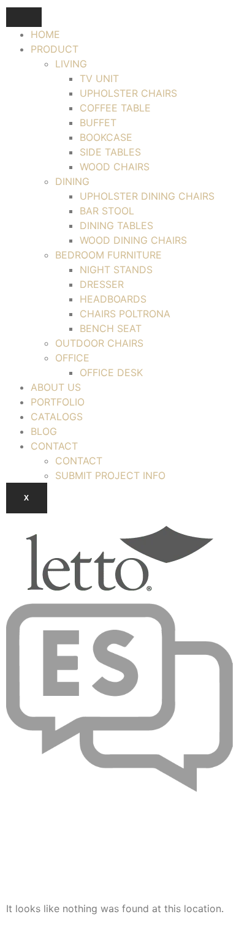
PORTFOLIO (58, 402)
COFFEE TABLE (115, 108)
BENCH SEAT (111, 328)
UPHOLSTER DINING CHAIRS (147, 196)
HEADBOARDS (113, 299)
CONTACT (54, 446)
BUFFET (98, 122)
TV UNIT (99, 78)
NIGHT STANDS (116, 269)
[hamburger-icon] (24, 17)
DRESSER (102, 284)
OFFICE (72, 358)
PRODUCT (54, 49)
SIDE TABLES (110, 152)
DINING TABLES (116, 225)
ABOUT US (56, 387)
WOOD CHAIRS (115, 166)
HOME (45, 34)
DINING (72, 181)
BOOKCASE (106, 137)
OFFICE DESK (111, 372)
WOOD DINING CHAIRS (133, 240)
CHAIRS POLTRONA (125, 314)
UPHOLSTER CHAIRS (128, 93)
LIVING (71, 64)
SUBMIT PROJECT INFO (110, 475)
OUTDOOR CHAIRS (99, 343)
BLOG (44, 431)
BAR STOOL (107, 211)
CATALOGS (57, 416)
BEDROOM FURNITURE (108, 255)
